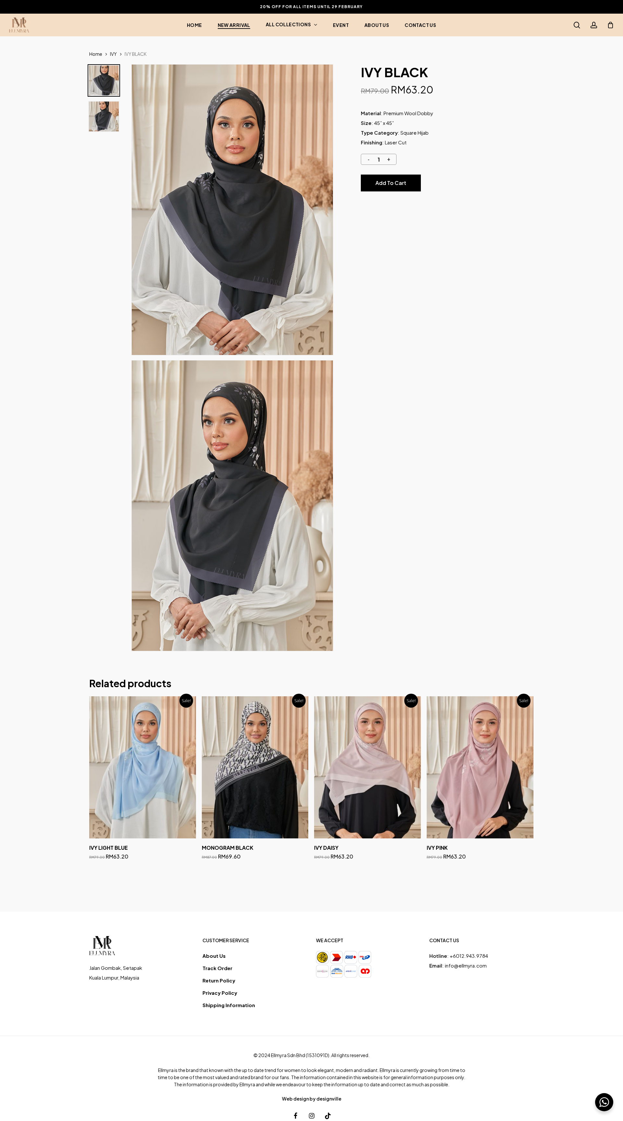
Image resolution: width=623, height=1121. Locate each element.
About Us (214, 956)
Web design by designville (311, 1099)
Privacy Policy (219, 993)
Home (95, 54)
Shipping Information (228, 1005)
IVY (113, 54)
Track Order (217, 968)
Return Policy (218, 980)
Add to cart (390, 182)
